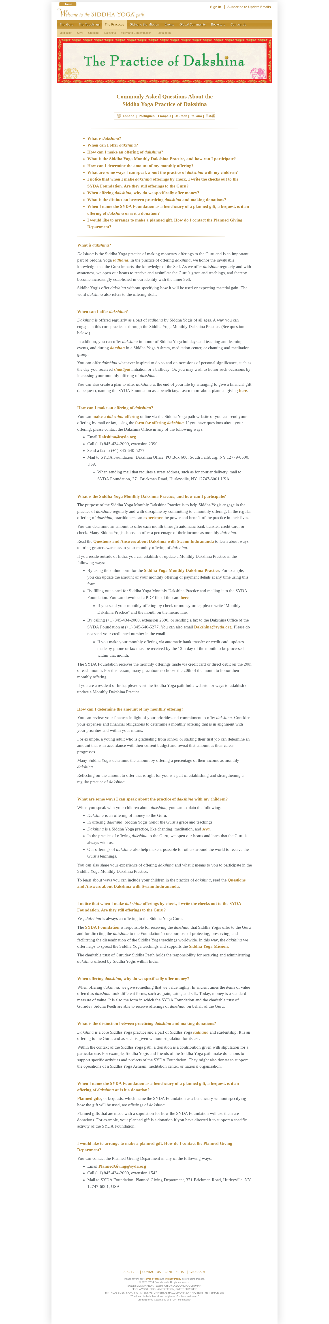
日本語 (210, 116)
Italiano (196, 116)
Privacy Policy (173, 1278)
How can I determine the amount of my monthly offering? (140, 165)
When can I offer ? (112, 145)
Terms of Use (152, 1278)
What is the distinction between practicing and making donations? (156, 199)
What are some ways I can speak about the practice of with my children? (162, 172)
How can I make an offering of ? (125, 152)
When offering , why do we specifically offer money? (143, 192)
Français (164, 116)
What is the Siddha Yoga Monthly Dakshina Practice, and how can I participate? (161, 158)
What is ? (104, 138)
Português (147, 116)
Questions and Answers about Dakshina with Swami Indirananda (153, 541)
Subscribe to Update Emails (249, 7)
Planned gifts (89, 1098)
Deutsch (181, 116)
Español (129, 116)
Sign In (215, 7)
